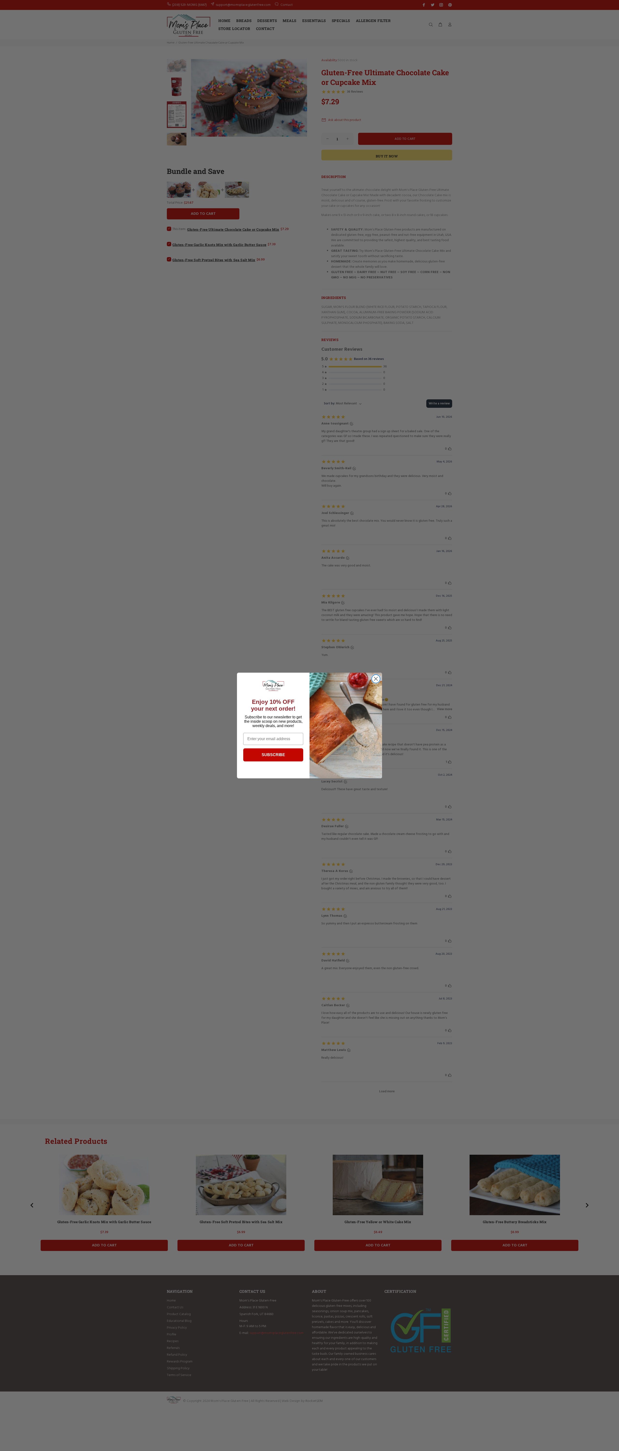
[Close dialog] (376, 679)
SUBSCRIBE (273, 755)
